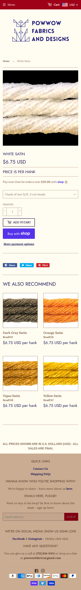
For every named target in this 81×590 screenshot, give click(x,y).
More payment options (19, 244)
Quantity (8, 204)
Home (6, 61)
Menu (11, 4)
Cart (56, 4)
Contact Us (40, 468)
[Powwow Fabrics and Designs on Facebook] (36, 571)
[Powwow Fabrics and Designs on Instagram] (43, 571)
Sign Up (71, 516)
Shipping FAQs (40, 474)
